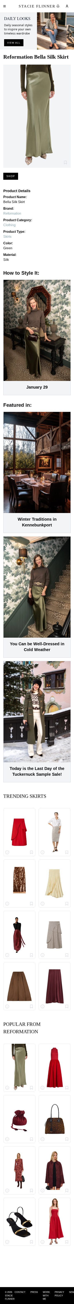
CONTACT (20, 1292)
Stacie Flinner (37, 6)
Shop (10, 176)
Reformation (12, 213)
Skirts (7, 236)
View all (13, 42)
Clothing (9, 225)
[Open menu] (4, 6)
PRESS (34, 1292)
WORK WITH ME (46, 1295)
